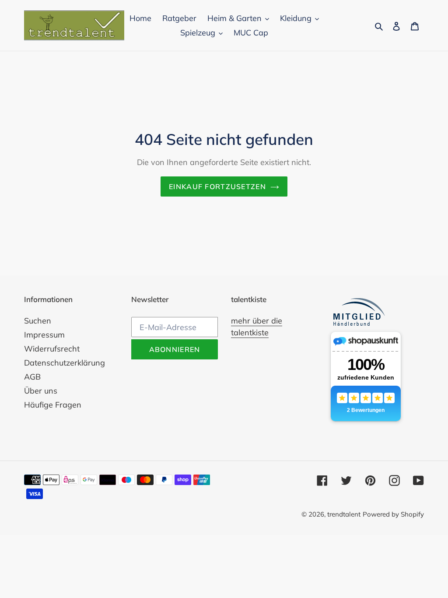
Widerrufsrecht (52, 349)
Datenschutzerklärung (64, 363)
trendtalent (343, 514)
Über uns (40, 391)
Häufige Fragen (52, 405)
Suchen (37, 321)
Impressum (44, 335)
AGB (32, 377)
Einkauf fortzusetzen (217, 186)
